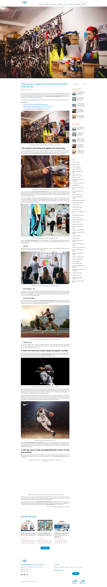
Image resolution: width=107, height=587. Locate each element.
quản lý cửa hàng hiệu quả (79, 247)
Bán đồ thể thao (76, 177)
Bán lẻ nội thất (76, 164)
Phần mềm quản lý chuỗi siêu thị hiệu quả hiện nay (80, 93)
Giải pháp (66, 567)
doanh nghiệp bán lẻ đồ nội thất (77, 197)
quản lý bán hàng (77, 235)
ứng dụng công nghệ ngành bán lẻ (77, 278)
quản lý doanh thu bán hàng (77, 250)
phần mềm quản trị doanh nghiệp (78, 233)
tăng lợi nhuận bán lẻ (77, 273)
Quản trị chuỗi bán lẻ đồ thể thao (78, 254)
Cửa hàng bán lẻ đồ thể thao (77, 188)
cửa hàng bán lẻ (76, 185)
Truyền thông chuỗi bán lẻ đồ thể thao (78, 270)
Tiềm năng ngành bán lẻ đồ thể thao (78, 266)
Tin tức (76, 567)
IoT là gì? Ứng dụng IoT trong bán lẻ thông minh (80, 99)
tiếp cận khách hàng (77, 263)
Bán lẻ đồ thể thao (77, 175)
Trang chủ (56, 567)
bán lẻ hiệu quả (76, 162)
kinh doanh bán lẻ (77, 209)
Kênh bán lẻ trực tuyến (78, 215)
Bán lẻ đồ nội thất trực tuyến (77, 172)
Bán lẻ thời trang (76, 166)
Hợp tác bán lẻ (76, 204)
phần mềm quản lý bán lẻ (78, 230)
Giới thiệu (61, 567)
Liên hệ (80, 567)
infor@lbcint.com (26, 571)
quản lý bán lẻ (76, 238)
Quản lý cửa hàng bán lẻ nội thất (78, 244)
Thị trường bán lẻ (77, 261)
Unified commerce (77, 275)
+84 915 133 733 (27, 569)
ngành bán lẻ (76, 217)
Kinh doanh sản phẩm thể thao (78, 212)
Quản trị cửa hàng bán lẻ (78, 256)
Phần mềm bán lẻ (77, 221)
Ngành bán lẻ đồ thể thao (78, 219)
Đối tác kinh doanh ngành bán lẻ (78, 282)
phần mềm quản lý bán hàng (77, 227)
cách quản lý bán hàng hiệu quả (77, 192)
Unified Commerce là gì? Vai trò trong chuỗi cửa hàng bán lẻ (61, 534)
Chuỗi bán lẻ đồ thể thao (78, 183)
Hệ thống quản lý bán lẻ (78, 202)
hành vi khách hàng (77, 207)
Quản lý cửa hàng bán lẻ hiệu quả (78, 241)
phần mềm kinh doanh (78, 224)
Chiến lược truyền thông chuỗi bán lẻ (78, 180)
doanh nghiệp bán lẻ (77, 194)
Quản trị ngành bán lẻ (78, 259)
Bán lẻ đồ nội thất (77, 169)
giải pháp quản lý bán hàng (79, 200)
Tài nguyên (72, 567)
